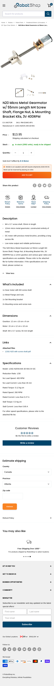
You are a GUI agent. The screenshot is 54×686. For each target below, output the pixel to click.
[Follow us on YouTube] (24, 649)
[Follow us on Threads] (39, 649)
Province (6, 478)
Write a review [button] (27, 443)
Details (7, 207)
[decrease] (15, 152)
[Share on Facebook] (34, 185)
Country (6, 466)
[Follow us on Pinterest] (19, 649)
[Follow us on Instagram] (14, 649)
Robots (10, 22)
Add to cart (27, 175)
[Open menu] (4, 5)
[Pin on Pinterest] (39, 185)
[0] (49, 5)
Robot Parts (19, 22)
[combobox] (24, 14)
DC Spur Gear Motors (8, 25)
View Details (20, 207)
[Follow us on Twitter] (9, 649)
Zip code (6, 490)
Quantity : (7, 153)
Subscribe (27, 624)
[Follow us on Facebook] (4, 649)
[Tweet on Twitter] (44, 185)
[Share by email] (49, 185)
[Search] (48, 14)
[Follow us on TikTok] (29, 649)
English (33, 637)
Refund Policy (8, 518)
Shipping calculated (20, 138)
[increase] (31, 152)
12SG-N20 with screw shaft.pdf (18, 351)
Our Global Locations (10, 637)
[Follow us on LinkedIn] (34, 649)
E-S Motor (7, 123)
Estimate (10, 506)
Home (3, 22)
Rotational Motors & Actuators (35, 22)
